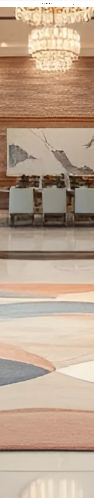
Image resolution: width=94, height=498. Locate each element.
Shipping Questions (66, 0)
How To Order (71, 0)
